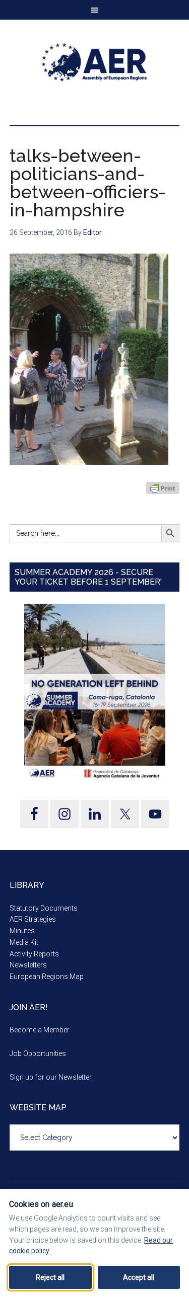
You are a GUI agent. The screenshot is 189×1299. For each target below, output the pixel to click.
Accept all (138, 1277)
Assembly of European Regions (95, 62)
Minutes (22, 931)
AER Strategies (33, 919)
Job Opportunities (38, 1053)
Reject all (50, 1277)
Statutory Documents (44, 908)
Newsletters (28, 965)
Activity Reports (34, 954)
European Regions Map (47, 976)
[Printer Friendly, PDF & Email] (162, 488)
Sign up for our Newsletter (51, 1077)
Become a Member (40, 1030)
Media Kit (24, 942)
